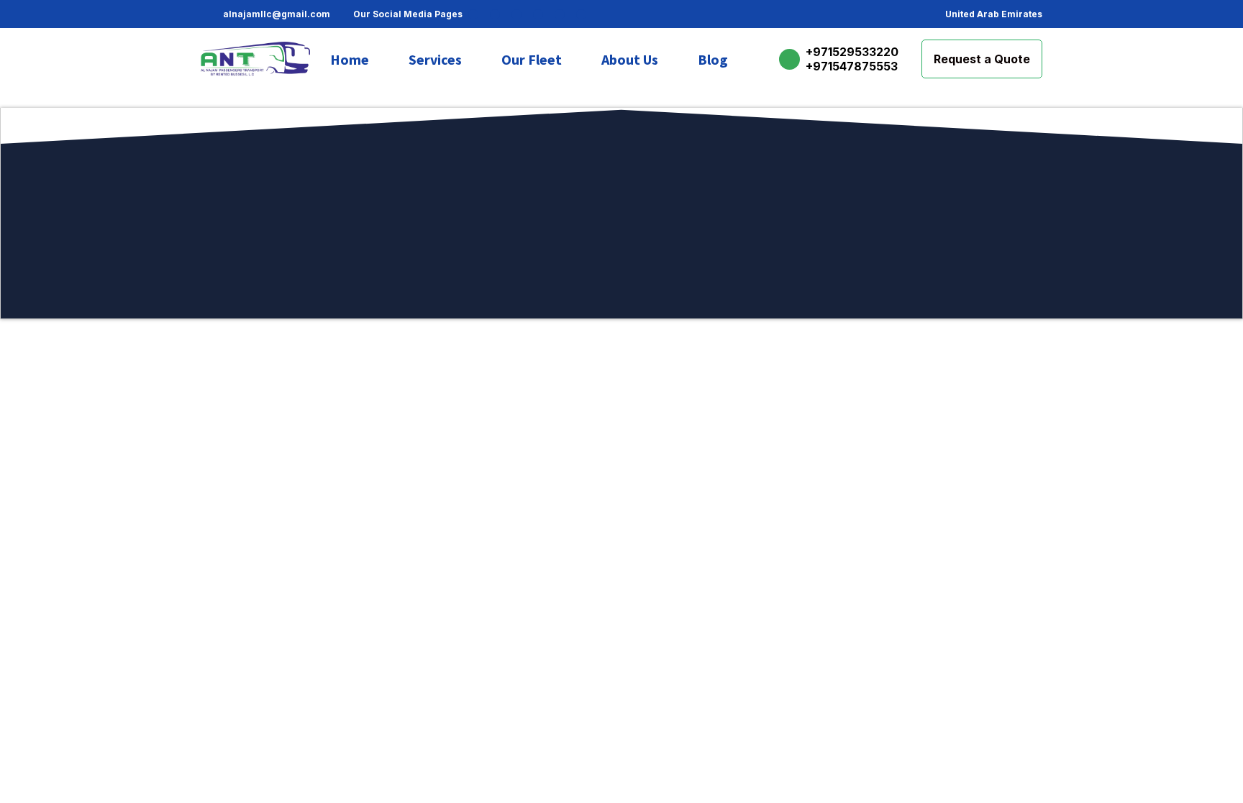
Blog (713, 59)
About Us (629, 59)
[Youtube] (581, 14)
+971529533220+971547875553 (852, 59)
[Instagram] (495, 14)
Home (349, 59)
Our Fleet (531, 59)
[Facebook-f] (473, 14)
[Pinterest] (516, 14)
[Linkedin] (560, 14)
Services (435, 59)
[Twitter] (538, 14)
